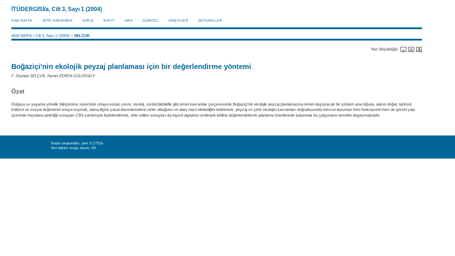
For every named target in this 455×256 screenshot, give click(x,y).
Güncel (151, 20)
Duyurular (210, 20)
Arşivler (178, 20)
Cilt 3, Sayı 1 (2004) (53, 35)
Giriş (87, 20)
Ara (129, 20)
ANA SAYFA (22, 20)
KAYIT (109, 20)
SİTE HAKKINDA (58, 20)
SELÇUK (82, 35)
